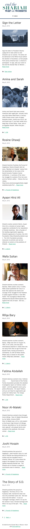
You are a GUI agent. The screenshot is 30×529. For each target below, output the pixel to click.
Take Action (8, 71)
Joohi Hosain (10, 443)
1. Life (6, 132)
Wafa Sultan (9, 256)
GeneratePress (16, 526)
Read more (5, 67)
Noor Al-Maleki (11, 407)
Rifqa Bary (8, 315)
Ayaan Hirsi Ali (11, 197)
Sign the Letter (11, 22)
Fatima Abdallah (12, 371)
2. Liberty (7, 249)
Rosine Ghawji (11, 140)
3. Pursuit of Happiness (11, 190)
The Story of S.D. (13, 482)
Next (8, 517)
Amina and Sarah (13, 79)
